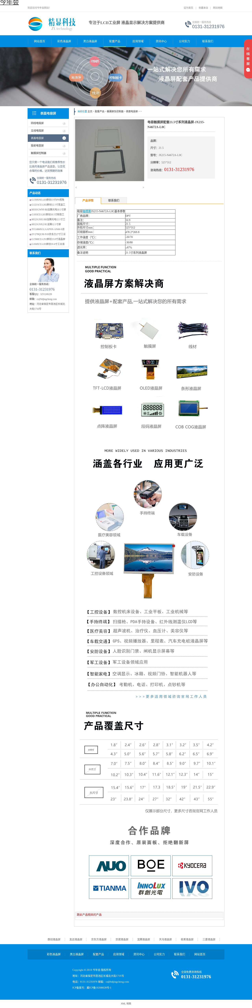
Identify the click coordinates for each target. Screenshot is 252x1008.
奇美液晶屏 (187, 939)
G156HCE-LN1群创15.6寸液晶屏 (48, 239)
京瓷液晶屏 (122, 939)
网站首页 (39, 41)
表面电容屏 (48, 113)
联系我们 (207, 41)
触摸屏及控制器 (115, 111)
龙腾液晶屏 (143, 939)
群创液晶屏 (54, 939)
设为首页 (188, 8)
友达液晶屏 (75, 939)
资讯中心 (161, 41)
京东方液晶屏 (99, 939)
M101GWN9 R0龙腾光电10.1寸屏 (49, 209)
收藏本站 (203, 8)
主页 (90, 111)
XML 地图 (126, 1003)
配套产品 (114, 41)
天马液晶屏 (165, 939)
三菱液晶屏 (209, 939)
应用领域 (138, 41)
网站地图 (217, 8)
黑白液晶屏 (90, 41)
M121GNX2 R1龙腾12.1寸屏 (46, 224)
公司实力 (184, 41)
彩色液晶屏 (64, 41)
